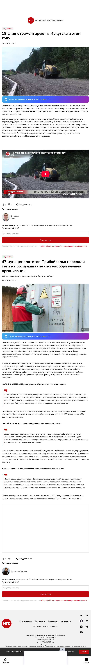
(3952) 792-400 (49, 643)
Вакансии (40, 621)
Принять (84, 651)
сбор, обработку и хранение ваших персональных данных (64, 246)
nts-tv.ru (43, 647)
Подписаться (45, 240)
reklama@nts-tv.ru (45, 645)
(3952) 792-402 (49, 639)
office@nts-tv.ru (51, 637)
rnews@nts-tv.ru (45, 641)
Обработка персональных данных (45, 626)
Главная (5, 662)
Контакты (66, 621)
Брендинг (53, 621)
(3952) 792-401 (40, 637)
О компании (25, 621)
